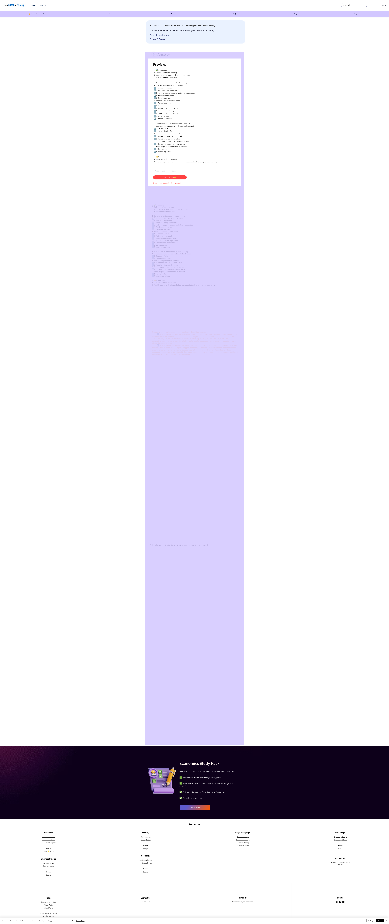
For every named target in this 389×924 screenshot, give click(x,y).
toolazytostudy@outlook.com (242, 902)
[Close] (386, 920)
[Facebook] (340, 902)
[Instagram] (343, 902)
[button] (34, 5)
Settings (370, 921)
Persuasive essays (243, 845)
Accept (380, 921)
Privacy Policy (80, 921)
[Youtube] (337, 902)
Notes (52, 851)
